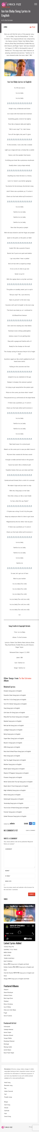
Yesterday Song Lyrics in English (13, 803)
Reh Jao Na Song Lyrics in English (14, 725)
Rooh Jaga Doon (8, 998)
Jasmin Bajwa (7, 1050)
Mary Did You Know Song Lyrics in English (16, 717)
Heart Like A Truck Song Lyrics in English (16, 786)
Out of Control (8, 1016)
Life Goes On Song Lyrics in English (14, 712)
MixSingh (6, 1044)
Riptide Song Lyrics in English (12, 721)
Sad (5, 1094)
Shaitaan (6, 1001)
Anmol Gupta (7, 1032)
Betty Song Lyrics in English (12, 734)
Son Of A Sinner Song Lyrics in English (15, 704)
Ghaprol (6, 989)
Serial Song (7, 1116)
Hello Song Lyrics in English (12, 795)
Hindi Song (7, 1082)
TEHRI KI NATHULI (9, 958)
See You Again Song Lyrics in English (15, 760)
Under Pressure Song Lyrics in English (15, 816)
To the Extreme (8, 20)
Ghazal (6, 1107)
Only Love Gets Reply (10, 1010)
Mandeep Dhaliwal (9, 1041)
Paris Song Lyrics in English (12, 756)
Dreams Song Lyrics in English (13, 691)
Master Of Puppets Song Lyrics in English (16, 773)
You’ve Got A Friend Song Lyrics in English (16, 808)
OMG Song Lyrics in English (12, 747)
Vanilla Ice (5, 6)
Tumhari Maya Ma (9, 946)
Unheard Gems (8, 995)
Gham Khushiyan (8, 992)
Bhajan (6, 1102)
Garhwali (6, 1110)
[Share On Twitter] (33, 823)
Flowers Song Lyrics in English (13, 777)
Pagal (5, 1013)
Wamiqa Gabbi (8, 1047)
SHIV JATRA (7, 955)
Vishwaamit (7, 1026)
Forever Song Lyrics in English (13, 812)
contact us (7, 1078)
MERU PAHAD (7, 952)
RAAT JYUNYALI (8, 961)
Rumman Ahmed (8, 1035)
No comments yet (11, 830)
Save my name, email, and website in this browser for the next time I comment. (19, 888)
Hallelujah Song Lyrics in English (14, 799)
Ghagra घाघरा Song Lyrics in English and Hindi (16, 979)
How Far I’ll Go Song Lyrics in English (15, 699)
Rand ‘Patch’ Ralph (9, 1053)
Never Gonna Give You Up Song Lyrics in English (18, 782)
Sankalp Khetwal (8, 1029)
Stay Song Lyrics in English (12, 708)
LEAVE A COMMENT (30, 830)
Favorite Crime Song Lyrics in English (15, 695)
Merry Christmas (8, 1004)
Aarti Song (7, 1105)
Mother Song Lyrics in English (12, 764)
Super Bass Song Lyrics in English (14, 738)
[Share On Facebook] (30, 823)
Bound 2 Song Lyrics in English (13, 743)
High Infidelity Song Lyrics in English (15, 790)
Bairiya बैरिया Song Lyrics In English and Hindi (16, 964)
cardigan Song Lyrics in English (13, 730)
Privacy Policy (33, 1127)
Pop (5, 1088)
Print (33, 27)
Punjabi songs (8, 1097)
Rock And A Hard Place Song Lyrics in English (17, 751)
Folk (5, 1113)
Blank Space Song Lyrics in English (14, 769)
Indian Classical (8, 1091)
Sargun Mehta (8, 1038)
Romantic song (8, 1085)
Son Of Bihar (7, 1007)
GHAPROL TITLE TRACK (10, 949)
